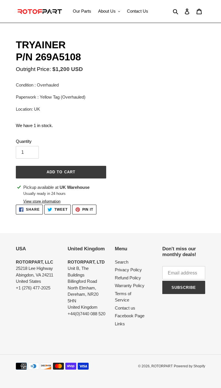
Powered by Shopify (189, 366)
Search (121, 262)
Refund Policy (128, 277)
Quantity (24, 141)
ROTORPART (162, 366)
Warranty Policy (129, 285)
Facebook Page (129, 315)
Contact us (125, 308)
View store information (41, 201)
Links (120, 323)
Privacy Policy (128, 269)
